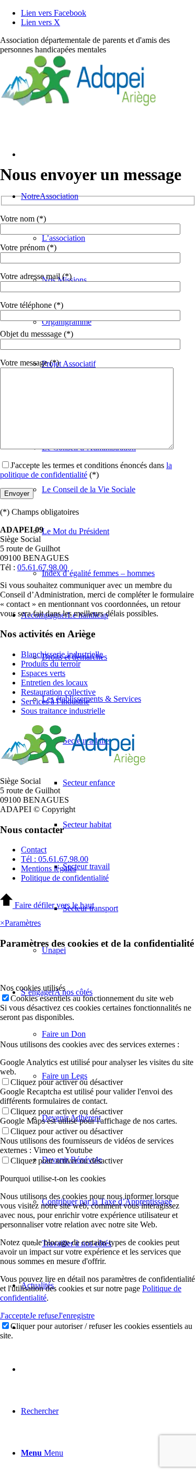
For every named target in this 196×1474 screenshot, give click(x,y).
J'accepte (14, 1315)
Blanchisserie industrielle (62, 654)
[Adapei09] (78, 103)
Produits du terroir (50, 663)
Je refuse (43, 1315)
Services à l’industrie (55, 701)
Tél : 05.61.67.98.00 (54, 859)
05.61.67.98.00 (42, 567)
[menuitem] (119, 490)
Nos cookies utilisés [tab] (32, 987)
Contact (34, 849)
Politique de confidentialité (65, 877)
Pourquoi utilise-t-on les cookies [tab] (53, 1178)
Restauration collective (58, 692)
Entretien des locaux (54, 682)
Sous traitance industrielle (63, 710)
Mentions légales (48, 868)
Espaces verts (43, 673)
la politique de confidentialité (86, 470)
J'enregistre (76, 1315)
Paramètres (23, 922)
